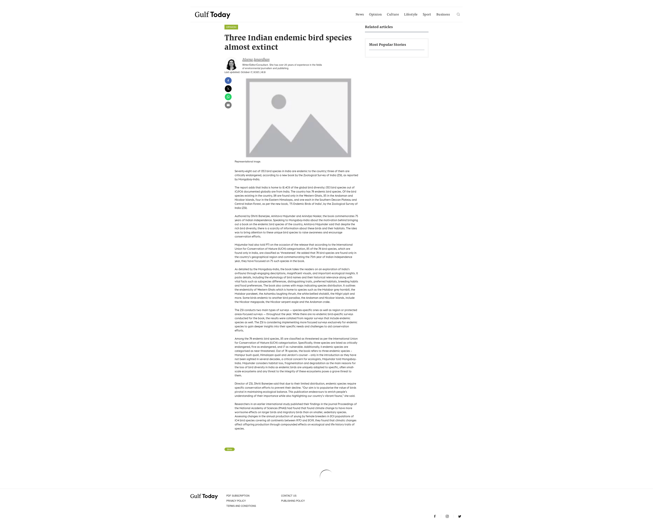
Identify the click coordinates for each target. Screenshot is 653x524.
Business (443, 14)
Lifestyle (411, 14)
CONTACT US (288, 495)
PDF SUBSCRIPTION (237, 495)
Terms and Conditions (241, 505)
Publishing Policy (293, 500)
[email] (228, 105)
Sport (427, 14)
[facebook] (228, 80)
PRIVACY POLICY (236, 500)
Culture (393, 14)
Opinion (375, 14)
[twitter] (228, 88)
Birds (229, 449)
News (360, 14)
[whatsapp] (228, 96)
